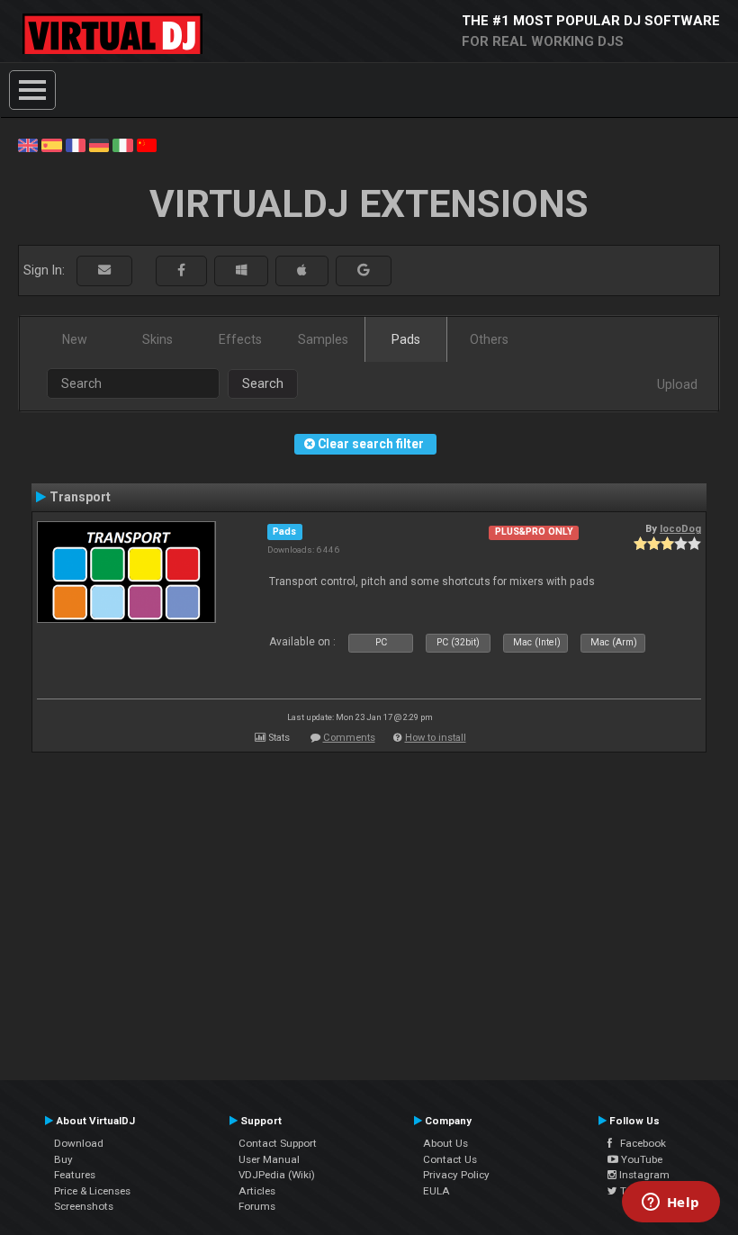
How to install (435, 738)
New (74, 339)
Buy (63, 1159)
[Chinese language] (147, 144)
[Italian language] (122, 144)
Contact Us (450, 1159)
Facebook (639, 1143)
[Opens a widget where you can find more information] (670, 1203)
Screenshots (83, 1206)
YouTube (640, 1159)
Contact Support (277, 1143)
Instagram (643, 1174)
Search (263, 383)
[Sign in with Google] (364, 270)
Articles (256, 1191)
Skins (157, 339)
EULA (436, 1191)
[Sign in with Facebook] (181, 270)
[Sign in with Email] (104, 270)
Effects (240, 339)
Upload (677, 384)
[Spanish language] (51, 144)
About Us (445, 1143)
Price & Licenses (92, 1191)
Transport (80, 497)
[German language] (99, 144)
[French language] (76, 144)
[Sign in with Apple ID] (301, 270)
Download (79, 1143)
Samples (323, 339)
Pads (406, 339)
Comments (349, 738)
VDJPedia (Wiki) (276, 1174)
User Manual (269, 1159)
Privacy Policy (456, 1174)
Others (489, 339)
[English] (28, 144)
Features (74, 1174)
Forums (256, 1206)
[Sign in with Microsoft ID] (241, 270)
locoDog (680, 528)
